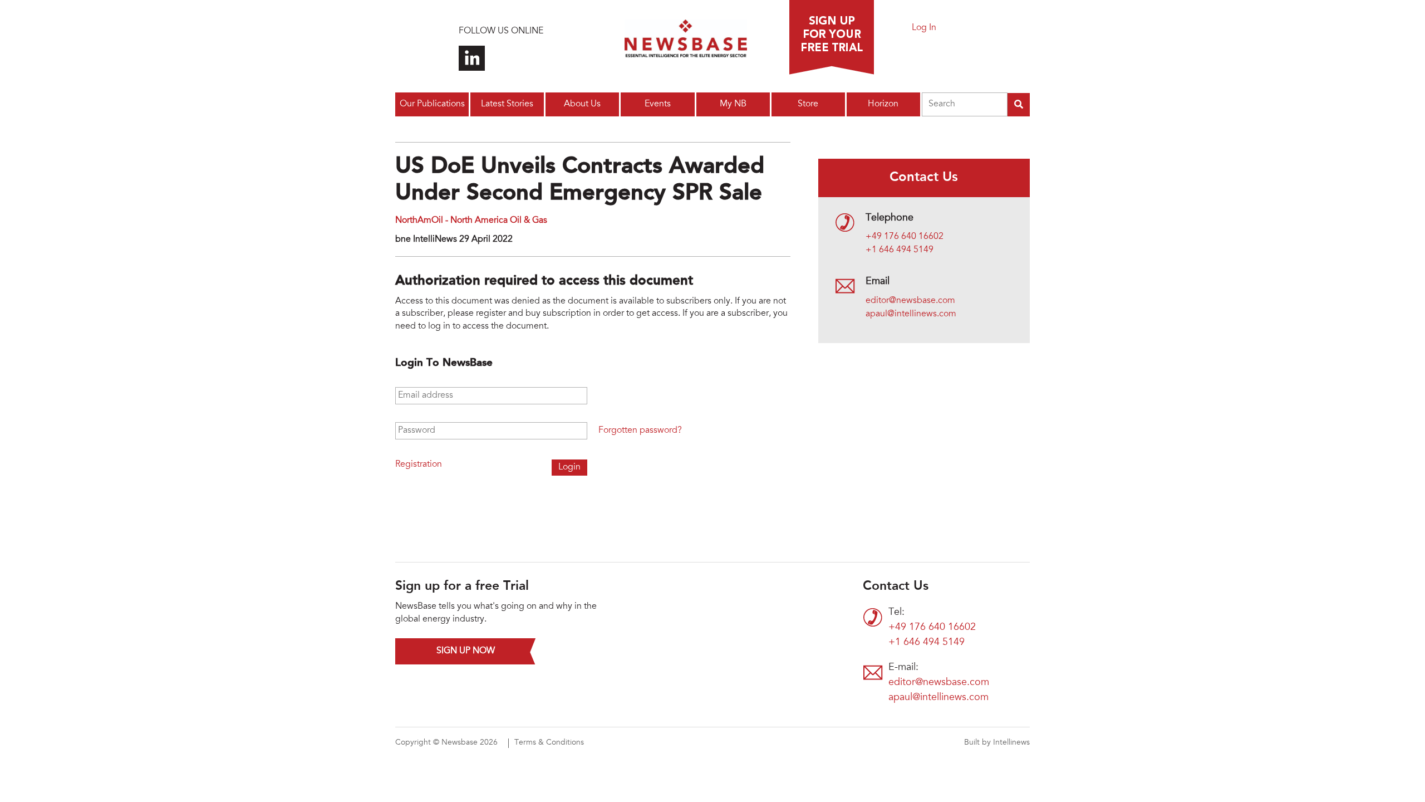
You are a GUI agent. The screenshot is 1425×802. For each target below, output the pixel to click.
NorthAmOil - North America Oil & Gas (471, 220)
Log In (924, 27)
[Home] (686, 41)
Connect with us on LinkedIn (472, 58)
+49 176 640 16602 (905, 236)
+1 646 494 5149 (899, 250)
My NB (733, 104)
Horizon (883, 104)
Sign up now (465, 651)
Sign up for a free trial (831, 37)
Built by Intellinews (997, 743)
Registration (418, 464)
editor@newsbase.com (910, 300)
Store (808, 104)
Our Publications (432, 104)
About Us (582, 104)
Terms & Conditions (549, 743)
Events (658, 104)
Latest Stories (507, 104)
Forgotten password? (640, 430)
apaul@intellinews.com (911, 314)
